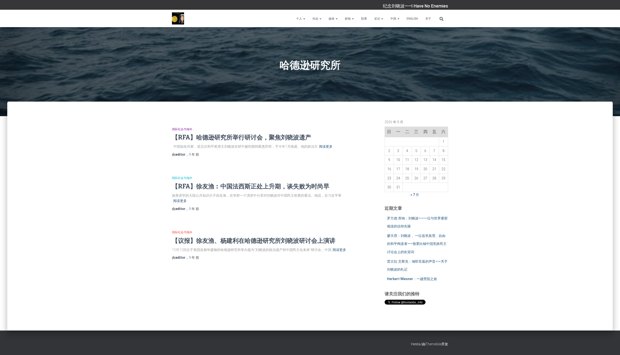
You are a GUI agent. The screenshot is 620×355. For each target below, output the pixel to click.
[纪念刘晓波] (178, 18)
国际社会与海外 (182, 129)
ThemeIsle (433, 344)
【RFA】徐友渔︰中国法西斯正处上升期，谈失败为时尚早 (250, 186)
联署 (364, 18)
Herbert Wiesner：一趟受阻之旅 (412, 279)
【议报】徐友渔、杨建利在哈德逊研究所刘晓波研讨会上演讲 (253, 240)
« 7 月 (415, 195)
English (412, 18)
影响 (348, 18)
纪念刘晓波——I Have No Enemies (415, 5)
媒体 (332, 18)
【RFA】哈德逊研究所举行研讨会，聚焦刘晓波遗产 (241, 137)
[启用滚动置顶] (610, 345)
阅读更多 (326, 146)
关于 (428, 18)
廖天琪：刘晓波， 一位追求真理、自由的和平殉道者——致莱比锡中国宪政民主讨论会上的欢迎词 (417, 244)
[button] (304, 18)
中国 (393, 18)
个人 (299, 18)
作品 (315, 18)
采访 (377, 18)
